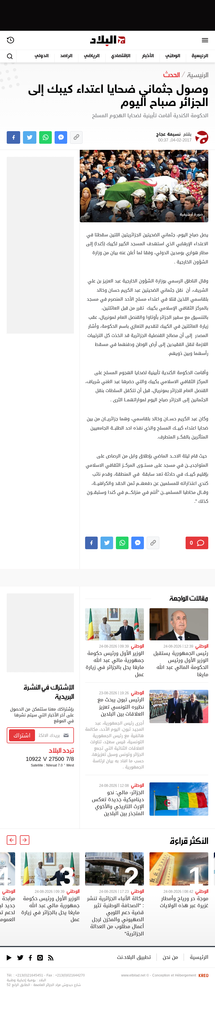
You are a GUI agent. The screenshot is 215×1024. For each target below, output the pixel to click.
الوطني (172, 56)
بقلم (173, 137)
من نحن (170, 957)
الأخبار (148, 56)
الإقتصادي (120, 56)
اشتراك (22, 735)
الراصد (66, 56)
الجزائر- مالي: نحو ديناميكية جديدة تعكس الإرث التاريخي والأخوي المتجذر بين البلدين (118, 803)
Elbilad (107, 41)
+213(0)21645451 (29, 975)
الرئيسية (200, 56)
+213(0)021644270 (70, 975)
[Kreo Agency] (202, 975)
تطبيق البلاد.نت (134, 957)
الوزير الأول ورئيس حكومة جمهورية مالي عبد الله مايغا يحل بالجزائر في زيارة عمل (115, 663)
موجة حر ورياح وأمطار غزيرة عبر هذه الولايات (184, 902)
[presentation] (24, 840)
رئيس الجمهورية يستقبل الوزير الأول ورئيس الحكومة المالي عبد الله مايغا (180, 663)
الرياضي (92, 56)
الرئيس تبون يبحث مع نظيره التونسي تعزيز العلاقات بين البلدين (120, 706)
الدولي (42, 56)
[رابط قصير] (76, 137)
